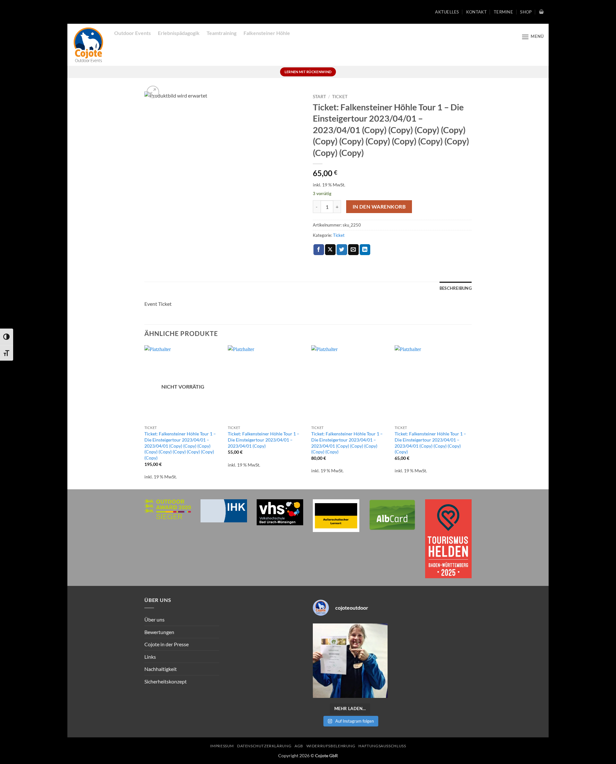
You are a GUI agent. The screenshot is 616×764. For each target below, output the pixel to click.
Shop (526, 11)
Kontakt (476, 11)
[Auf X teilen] (330, 249)
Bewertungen (159, 632)
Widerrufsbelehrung (330, 745)
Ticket (339, 96)
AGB (299, 745)
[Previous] (145, 417)
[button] (541, 12)
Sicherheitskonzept (165, 681)
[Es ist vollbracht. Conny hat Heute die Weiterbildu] (350, 660)
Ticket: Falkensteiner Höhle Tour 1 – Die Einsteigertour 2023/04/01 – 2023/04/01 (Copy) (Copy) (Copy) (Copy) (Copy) (347, 442)
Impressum (222, 745)
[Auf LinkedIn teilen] (365, 249)
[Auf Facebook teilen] (318, 249)
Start (319, 96)
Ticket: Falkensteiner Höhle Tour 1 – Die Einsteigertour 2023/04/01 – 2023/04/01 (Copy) (263, 439)
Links (150, 657)
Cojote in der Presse (166, 644)
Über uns (154, 619)
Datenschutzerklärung (264, 745)
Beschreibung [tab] (456, 288)
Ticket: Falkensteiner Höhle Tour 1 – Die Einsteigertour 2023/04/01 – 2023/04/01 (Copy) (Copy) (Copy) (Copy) (430, 442)
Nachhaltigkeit (160, 669)
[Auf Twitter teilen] (342, 249)
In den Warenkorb (379, 207)
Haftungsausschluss (382, 745)
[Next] (471, 417)
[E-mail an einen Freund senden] (353, 249)
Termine (503, 11)
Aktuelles (447, 11)
